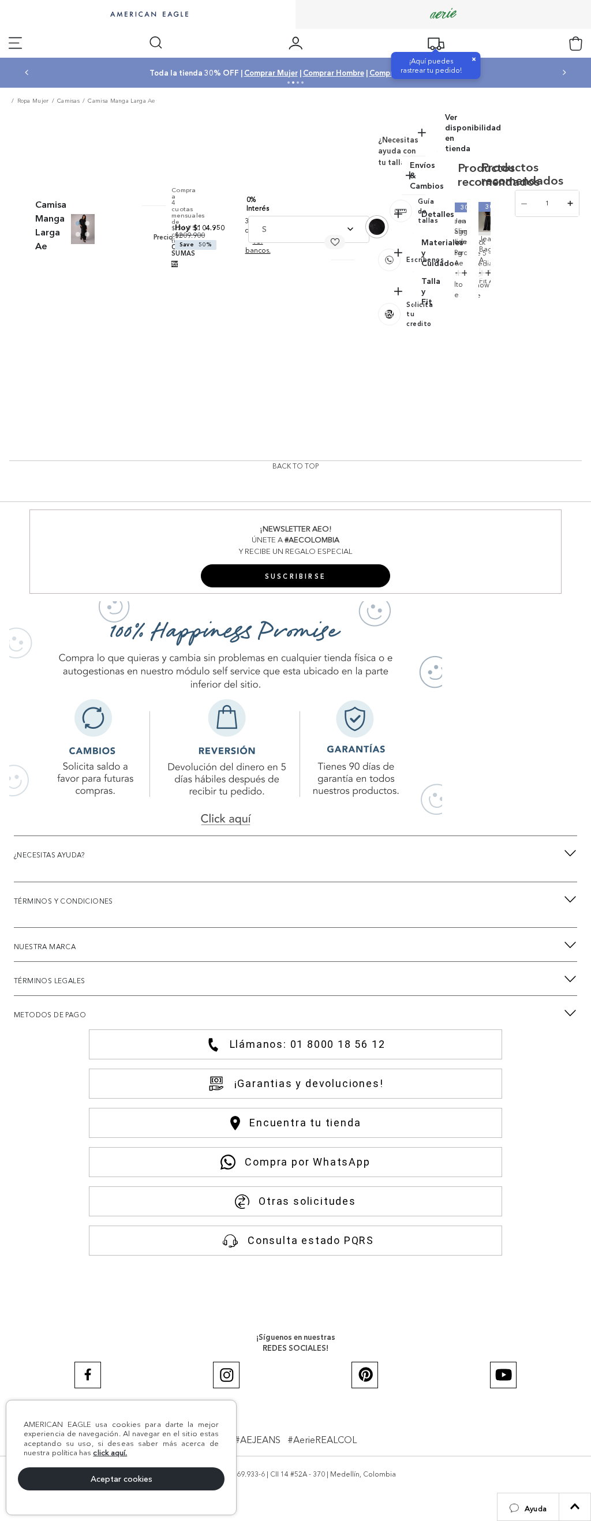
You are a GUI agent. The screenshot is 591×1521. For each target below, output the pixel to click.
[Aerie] (443, 14)
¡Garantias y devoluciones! (309, 1083)
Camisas (68, 100)
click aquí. (110, 1452)
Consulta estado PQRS (311, 1240)
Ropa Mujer (33, 100)
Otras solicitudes (307, 1201)
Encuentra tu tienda (305, 1123)
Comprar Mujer (300, 72)
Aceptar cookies (121, 1479)
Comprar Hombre (362, 72)
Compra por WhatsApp (307, 1162)
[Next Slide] (564, 72)
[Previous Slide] (27, 72)
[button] (528, 1507)
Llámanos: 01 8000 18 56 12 (308, 1044)
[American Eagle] (147, 15)
